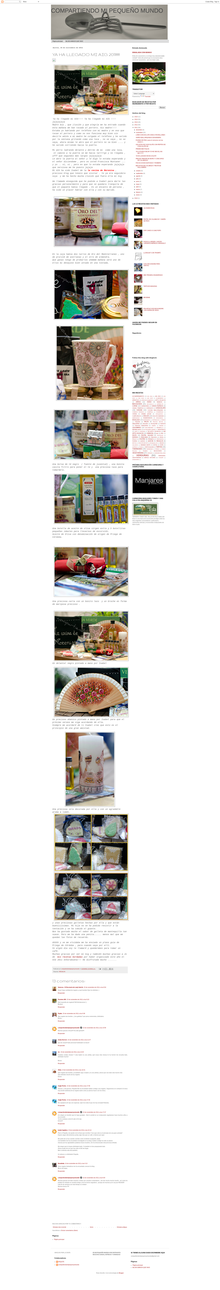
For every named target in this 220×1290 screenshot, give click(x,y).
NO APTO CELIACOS (154, 431)
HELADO (145, 423)
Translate (148, 96)
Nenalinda (61, 1163)
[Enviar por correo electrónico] (103, 969)
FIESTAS (137, 421)
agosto (138, 176)
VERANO (149, 453)
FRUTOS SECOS (158, 421)
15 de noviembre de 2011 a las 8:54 (95, 987)
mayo (138, 184)
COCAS (139, 410)
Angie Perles (62, 1086)
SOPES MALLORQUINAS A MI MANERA (148, 137)
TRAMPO (145, 451)
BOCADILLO (150, 404)
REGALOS (62, 971)
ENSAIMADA (159, 418)
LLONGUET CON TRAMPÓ (152, 253)
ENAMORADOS (147, 418)
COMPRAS (150, 412)
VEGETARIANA (137, 453)
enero (138, 195)
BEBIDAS (159, 402)
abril (137, 187)
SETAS (155, 445)
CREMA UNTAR (146, 414)
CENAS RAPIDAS (157, 406)
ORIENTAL (150, 433)
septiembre (139, 173)
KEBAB (161, 425)
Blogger (121, 1273)
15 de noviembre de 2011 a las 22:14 (79, 1130)
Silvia (59, 1070)
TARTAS (159, 447)
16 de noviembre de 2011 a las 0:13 (76, 1163)
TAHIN (141, 447)
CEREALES (149, 408)
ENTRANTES (146, 420)
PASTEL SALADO (147, 435)
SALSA (162, 443)
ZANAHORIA (135, 459)
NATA (136, 431)
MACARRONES (149, 427)
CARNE (134, 406)
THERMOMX (149, 449)
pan (157, 433)
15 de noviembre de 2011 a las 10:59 (94, 1028)
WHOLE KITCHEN (149, 457)
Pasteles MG (62, 999)
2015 (136, 117)
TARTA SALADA (149, 447)
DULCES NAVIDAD (158, 416)
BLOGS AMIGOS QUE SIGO (74, 41)
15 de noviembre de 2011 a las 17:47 (94, 1112)
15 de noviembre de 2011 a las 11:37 (79, 1040)
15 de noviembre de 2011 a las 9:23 (78, 999)
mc (59, 1052)
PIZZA (161, 437)
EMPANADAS (136, 418)
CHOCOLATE (161, 408)
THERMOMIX (137, 449)
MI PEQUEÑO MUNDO (149, 429)
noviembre (139, 132)
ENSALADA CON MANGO (142, 52)
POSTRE (142, 439)
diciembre (139, 130)
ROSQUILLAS (154, 443)
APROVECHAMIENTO (147, 400)
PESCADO (144, 437)
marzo (138, 189)
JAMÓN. (154, 425)
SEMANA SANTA (145, 445)
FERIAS (163, 420)
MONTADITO (162, 429)
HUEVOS (163, 423)
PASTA (134, 435)
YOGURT (160, 457)
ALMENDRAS (159, 398)
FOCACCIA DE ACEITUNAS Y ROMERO (148, 163)
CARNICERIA (145, 406)
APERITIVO (135, 400)
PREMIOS (151, 439)
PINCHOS (154, 437)
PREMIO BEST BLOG (142, 149)
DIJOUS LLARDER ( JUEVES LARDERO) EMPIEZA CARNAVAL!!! (154, 242)
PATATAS (135, 437)
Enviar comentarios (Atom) (69, 1230)
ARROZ (138, 402)
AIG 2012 (158, 396)
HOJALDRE (154, 423)
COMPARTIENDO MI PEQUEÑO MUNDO (107, 10)
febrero (138, 192)
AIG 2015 (150, 398)
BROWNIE (146, 297)
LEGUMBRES (136, 427)
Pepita (60, 1013)
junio (137, 181)
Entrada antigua (122, 1227)
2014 (136, 119)
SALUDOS (135, 445)
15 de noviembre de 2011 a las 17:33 (78, 1100)
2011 (136, 127)
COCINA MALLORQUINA (155, 410)
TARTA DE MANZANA (150, 286)
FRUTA (146, 422)
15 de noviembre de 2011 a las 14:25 (72, 1052)
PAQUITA (61, 1262)
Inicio (91, 1227)
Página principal (57, 41)
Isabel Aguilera (63, 1130)
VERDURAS (142, 455)
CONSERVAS (159, 412)
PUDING (134, 441)
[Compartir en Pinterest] (112, 969)
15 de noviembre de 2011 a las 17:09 (78, 1086)
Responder (61, 993)
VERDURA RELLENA (160, 453)
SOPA (161, 445)
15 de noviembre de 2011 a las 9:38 (74, 1013)
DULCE (146, 416)
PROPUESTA (160, 439)
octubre (138, 171)
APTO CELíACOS (160, 400)
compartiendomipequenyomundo (68, 1028)
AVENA (149, 402)
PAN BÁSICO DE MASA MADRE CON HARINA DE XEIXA (153, 309)
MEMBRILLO (160, 427)
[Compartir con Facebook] (110, 969)
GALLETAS (135, 423)
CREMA (134, 414)
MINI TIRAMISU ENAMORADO (153, 275)
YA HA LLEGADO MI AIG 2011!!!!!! (146, 156)
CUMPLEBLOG (136, 416)
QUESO (142, 441)
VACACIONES (158, 451)
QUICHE (150, 441)
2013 (136, 122)
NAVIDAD (142, 431)
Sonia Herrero (62, 1040)
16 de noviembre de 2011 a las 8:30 (94, 1178)
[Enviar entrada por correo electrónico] (99, 969)
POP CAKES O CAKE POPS (152, 230)
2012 (136, 125)
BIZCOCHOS (137, 404)
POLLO (134, 439)
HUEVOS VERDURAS (141, 425)
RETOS (134, 443)
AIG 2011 (150, 396)
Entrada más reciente (59, 1227)
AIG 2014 (141, 398)
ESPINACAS (155, 420)
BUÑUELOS (160, 404)
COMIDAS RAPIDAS (138, 412)
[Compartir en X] (108, 969)
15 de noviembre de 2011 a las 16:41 (73, 1070)
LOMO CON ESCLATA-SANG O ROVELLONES (150, 135)
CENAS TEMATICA (137, 408)
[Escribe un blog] (106, 969)
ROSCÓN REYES (143, 443)
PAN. (162, 433)
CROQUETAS (159, 414)
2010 (136, 198)
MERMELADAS (136, 429)
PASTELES (160, 435)
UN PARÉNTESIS (148, 208)
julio (137, 179)
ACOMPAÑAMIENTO (138, 396)
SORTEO (134, 447)
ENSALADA (136, 420)
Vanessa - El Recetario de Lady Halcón (70, 987)
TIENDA (157, 449)
